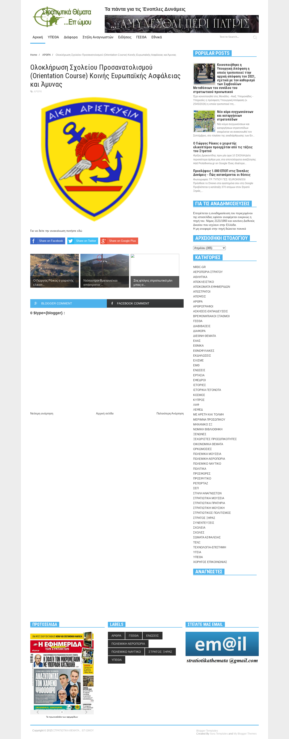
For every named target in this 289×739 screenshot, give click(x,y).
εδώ (79, 230)
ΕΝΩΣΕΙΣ (199, 370)
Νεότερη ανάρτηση (41, 413)
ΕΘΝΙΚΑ (198, 345)
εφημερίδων (72, 717)
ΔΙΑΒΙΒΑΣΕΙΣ (202, 326)
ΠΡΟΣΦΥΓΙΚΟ (202, 478)
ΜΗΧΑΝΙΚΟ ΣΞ (202, 424)
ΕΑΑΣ (197, 340)
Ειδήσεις (124, 37)
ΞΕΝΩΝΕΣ (199, 434)
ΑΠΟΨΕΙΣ (199, 296)
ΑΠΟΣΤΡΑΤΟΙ (202, 291)
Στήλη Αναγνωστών (98, 37)
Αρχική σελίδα (105, 413)
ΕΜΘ (196, 365)
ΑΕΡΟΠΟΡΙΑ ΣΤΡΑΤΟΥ (208, 272)
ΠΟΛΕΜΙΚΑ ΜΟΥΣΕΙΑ (207, 454)
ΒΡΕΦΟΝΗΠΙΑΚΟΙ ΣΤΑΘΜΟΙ (211, 316)
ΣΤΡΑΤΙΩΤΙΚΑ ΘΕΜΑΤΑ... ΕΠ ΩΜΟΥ (73, 730)
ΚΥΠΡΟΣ (199, 399)
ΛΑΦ (196, 404)
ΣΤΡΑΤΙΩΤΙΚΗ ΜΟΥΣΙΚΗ (208, 508)
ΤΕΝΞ (196, 542)
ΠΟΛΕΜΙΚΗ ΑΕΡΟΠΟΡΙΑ (209, 458)
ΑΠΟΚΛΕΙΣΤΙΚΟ (203, 281)
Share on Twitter (86, 240)
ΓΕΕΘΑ (141, 37)
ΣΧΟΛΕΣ (198, 532)
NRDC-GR (199, 267)
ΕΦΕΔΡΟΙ (199, 380)
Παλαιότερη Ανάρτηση (170, 413)
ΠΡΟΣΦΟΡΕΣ (202, 473)
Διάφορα (71, 37)
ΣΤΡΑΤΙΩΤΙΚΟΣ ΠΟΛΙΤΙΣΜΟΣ (212, 512)
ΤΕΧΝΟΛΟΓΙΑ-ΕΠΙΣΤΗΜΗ (209, 547)
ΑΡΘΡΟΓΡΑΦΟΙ (203, 306)
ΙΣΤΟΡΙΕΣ (199, 385)
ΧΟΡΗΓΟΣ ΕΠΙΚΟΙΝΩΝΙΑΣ (210, 562)
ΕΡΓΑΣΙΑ (199, 375)
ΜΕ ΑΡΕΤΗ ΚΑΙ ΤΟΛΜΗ (208, 414)
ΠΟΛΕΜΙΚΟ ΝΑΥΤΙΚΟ (207, 463)
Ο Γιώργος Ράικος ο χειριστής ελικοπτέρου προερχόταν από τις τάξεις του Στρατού (223, 147)
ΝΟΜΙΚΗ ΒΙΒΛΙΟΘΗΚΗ (207, 429)
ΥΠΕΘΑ (53, 37)
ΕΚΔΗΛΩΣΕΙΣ (202, 355)
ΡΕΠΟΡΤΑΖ (200, 483)
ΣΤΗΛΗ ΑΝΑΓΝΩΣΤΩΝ (207, 493)
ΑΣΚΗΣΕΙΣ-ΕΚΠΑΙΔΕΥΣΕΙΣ (210, 311)
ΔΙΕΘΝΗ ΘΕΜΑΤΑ (204, 336)
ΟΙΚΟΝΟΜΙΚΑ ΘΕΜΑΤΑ (208, 444)
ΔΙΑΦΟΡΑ (199, 331)
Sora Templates (219, 733)
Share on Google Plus (122, 240)
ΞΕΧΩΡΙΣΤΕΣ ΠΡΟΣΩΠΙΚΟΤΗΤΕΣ (215, 439)
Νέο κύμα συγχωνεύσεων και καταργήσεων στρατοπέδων (235, 115)
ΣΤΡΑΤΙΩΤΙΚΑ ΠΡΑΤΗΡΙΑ (209, 503)
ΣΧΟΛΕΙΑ (199, 527)
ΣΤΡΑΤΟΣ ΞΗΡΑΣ (204, 518)
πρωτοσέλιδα (55, 717)
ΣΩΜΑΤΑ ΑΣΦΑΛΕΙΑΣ (207, 537)
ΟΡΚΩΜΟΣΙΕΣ (202, 449)
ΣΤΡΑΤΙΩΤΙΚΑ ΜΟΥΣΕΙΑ (208, 498)
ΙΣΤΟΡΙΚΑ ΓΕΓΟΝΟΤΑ (207, 390)
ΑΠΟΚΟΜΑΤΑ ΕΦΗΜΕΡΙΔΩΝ (211, 286)
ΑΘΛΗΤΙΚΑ (200, 277)
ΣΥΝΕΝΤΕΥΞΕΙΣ (203, 522)
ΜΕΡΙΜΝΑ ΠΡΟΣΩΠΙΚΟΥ (209, 419)
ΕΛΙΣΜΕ (198, 360)
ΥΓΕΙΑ (197, 552)
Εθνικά (156, 37)
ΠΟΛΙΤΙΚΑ (199, 468)
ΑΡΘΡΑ (38, 91)
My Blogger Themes (245, 733)
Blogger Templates (207, 730)
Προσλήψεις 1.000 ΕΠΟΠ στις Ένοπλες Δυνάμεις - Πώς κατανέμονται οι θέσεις (221, 173)
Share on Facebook (51, 240)
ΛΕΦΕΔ (198, 409)
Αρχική (38, 37)
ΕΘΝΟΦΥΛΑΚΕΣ (203, 350)
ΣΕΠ (196, 488)
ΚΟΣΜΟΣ (199, 395)
